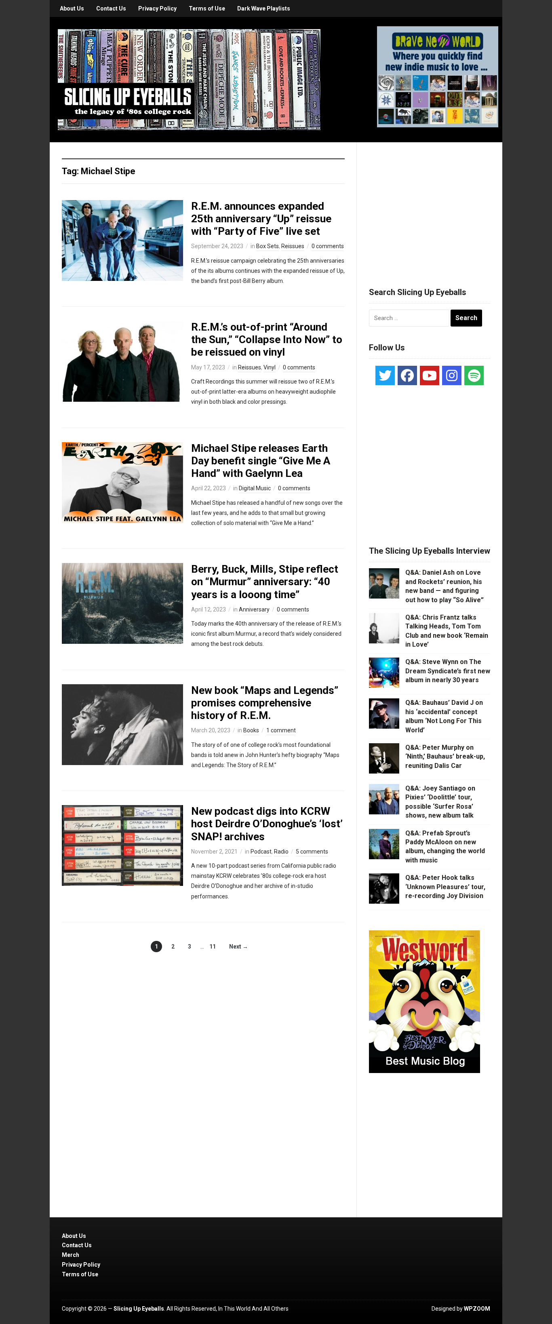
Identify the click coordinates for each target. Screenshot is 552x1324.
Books (251, 730)
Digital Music (255, 488)
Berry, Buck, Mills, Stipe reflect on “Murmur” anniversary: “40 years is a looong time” (264, 581)
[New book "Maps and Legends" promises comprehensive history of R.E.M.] (122, 724)
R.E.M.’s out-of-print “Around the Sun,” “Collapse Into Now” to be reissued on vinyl (266, 339)
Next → (238, 946)
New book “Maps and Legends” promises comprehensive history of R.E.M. (264, 702)
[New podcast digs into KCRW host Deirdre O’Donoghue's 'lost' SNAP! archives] (122, 845)
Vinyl (269, 367)
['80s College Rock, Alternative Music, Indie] (189, 79)
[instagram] (451, 375)
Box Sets (267, 246)
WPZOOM (477, 1308)
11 (212, 946)
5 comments (312, 851)
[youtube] (429, 375)
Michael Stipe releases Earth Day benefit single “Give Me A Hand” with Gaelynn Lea (260, 460)
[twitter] (385, 375)
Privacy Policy (157, 8)
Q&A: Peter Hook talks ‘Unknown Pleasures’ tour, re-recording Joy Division (445, 887)
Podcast (261, 851)
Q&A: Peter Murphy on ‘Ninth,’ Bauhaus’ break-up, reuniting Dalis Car (445, 757)
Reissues (292, 246)
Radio (281, 851)
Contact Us (111, 8)
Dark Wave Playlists (263, 8)
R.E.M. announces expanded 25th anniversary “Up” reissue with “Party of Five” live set (261, 218)
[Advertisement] (429, 204)
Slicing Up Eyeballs (139, 1308)
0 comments (328, 246)
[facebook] (407, 375)
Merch (70, 1255)
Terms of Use (207, 8)
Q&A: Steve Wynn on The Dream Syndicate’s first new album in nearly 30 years (447, 671)
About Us (72, 8)
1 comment (281, 730)
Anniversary (254, 609)
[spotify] (474, 375)
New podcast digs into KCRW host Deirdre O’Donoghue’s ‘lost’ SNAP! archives (267, 823)
